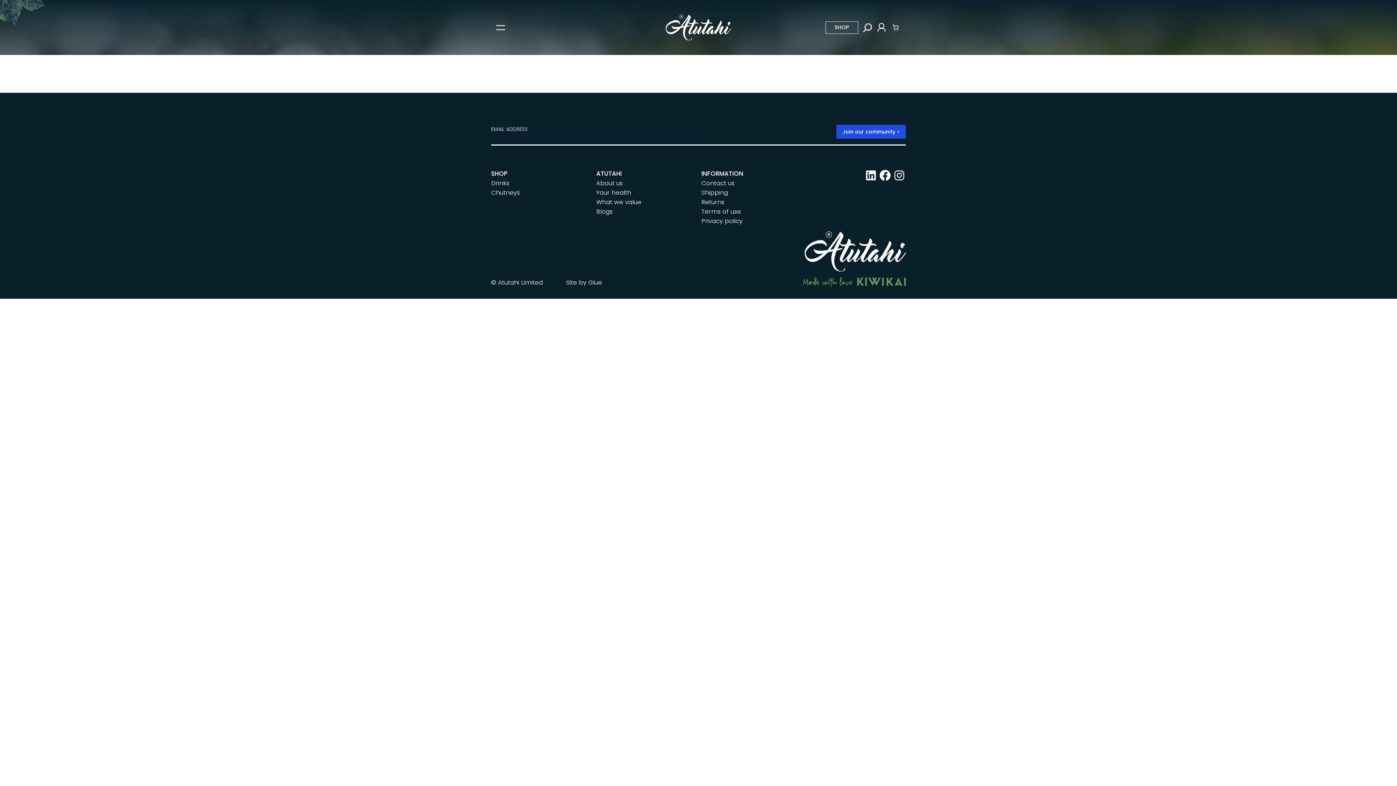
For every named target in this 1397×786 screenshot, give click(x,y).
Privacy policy (722, 221)
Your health (613, 192)
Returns (712, 202)
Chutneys (505, 192)
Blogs (604, 211)
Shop (842, 27)
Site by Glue (584, 282)
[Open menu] (500, 27)
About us (609, 183)
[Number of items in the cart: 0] (895, 27)
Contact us (718, 183)
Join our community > (871, 131)
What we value (618, 202)
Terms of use (721, 211)
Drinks (500, 183)
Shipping (714, 192)
